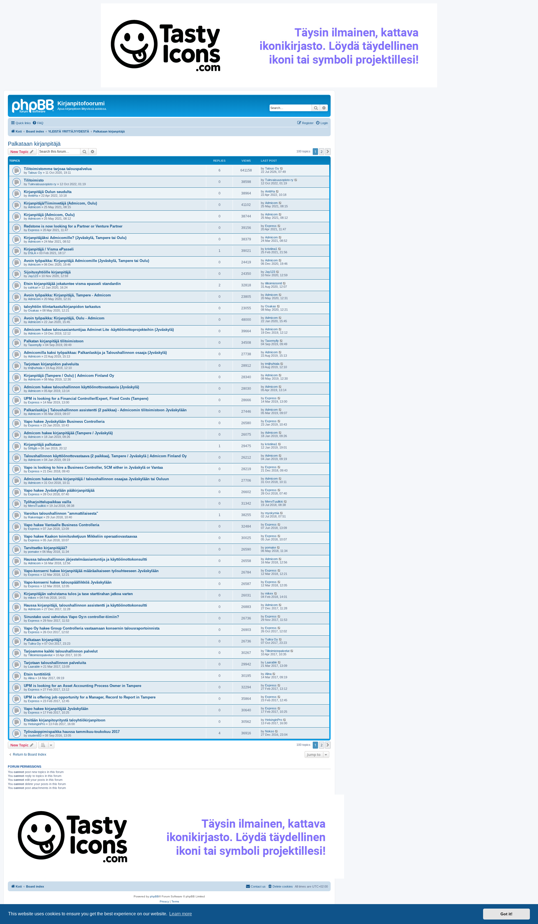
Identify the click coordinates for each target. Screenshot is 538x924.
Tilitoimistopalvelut (40, 655)
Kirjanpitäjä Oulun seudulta (47, 192)
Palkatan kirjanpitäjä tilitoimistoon (54, 341)
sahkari (33, 287)
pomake (33, 551)
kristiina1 (271, 248)
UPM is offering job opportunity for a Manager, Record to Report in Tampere (90, 697)
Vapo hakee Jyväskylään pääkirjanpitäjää (59, 490)
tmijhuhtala (35, 368)
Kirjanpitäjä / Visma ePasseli (49, 249)
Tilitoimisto (34, 180)
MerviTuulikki (37, 505)
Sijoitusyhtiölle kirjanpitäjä (47, 272)
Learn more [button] (180, 913)
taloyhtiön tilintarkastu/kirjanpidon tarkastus (62, 307)
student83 (34, 735)
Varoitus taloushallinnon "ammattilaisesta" (61, 513)
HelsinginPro (36, 724)
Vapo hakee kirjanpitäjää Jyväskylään (56, 709)
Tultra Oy (34, 643)
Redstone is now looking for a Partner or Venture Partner (73, 226)
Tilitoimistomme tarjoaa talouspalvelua (58, 169)
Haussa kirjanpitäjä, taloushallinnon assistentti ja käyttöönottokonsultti (85, 605)
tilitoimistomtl (273, 283)
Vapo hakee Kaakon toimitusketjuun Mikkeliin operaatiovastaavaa (80, 536)
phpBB (154, 896)
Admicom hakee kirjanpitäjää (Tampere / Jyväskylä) (68, 433)
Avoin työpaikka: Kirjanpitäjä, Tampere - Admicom (67, 295)
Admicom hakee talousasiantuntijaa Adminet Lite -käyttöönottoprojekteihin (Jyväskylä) (99, 330)
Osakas (33, 310)
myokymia (272, 513)
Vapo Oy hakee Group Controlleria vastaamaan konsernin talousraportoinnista (91, 628)
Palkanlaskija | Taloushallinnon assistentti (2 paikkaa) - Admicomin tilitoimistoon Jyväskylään (105, 410)
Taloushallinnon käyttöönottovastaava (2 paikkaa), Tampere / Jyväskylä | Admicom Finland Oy (105, 456)
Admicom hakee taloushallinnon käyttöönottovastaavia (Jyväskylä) (81, 387)
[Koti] (33, 105)
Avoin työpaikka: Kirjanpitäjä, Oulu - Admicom (64, 318)
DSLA (32, 253)
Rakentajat (35, 517)
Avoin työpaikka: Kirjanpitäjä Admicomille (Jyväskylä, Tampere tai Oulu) (86, 261)
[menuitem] (37, 123)
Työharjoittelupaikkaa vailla (47, 502)
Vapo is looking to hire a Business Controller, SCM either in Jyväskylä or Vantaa (93, 467)
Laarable (34, 666)
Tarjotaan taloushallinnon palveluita (55, 663)
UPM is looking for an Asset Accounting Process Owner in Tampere (82, 686)
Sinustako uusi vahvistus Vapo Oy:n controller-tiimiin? (71, 617)
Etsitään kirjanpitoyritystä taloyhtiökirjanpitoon (64, 720)
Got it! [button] (506, 914)
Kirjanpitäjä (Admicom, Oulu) (49, 215)
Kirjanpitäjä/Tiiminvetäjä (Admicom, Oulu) (60, 203)
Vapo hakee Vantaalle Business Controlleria (61, 525)
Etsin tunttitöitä (37, 674)
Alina (31, 678)
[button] (328, 151)
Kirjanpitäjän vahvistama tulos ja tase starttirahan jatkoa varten (78, 594)
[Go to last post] (282, 168)
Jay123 (33, 276)
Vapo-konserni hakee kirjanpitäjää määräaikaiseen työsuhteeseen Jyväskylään (91, 571)
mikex (32, 597)
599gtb (32, 448)
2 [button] (322, 151)
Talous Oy (35, 172)
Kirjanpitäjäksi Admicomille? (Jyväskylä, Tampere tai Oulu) (75, 238)
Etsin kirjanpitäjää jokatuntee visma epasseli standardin (72, 284)
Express (34, 230)
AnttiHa (33, 195)
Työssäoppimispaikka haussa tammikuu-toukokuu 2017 (72, 732)
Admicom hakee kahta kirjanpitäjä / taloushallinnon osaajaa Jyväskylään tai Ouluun (96, 479)
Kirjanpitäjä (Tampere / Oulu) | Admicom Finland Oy (69, 375)
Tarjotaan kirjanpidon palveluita (51, 364)
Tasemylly (35, 345)
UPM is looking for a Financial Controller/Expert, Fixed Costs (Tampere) (86, 398)
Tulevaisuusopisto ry (42, 184)
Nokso (269, 731)
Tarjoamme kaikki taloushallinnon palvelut (61, 651)
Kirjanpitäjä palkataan (42, 444)
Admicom (34, 207)
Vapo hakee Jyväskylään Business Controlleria (64, 421)
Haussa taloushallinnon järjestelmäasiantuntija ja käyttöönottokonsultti (85, 559)
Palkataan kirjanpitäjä (34, 144)
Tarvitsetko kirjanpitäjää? (45, 548)
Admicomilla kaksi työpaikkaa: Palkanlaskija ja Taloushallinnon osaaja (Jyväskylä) (95, 352)
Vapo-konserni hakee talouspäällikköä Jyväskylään (68, 582)
